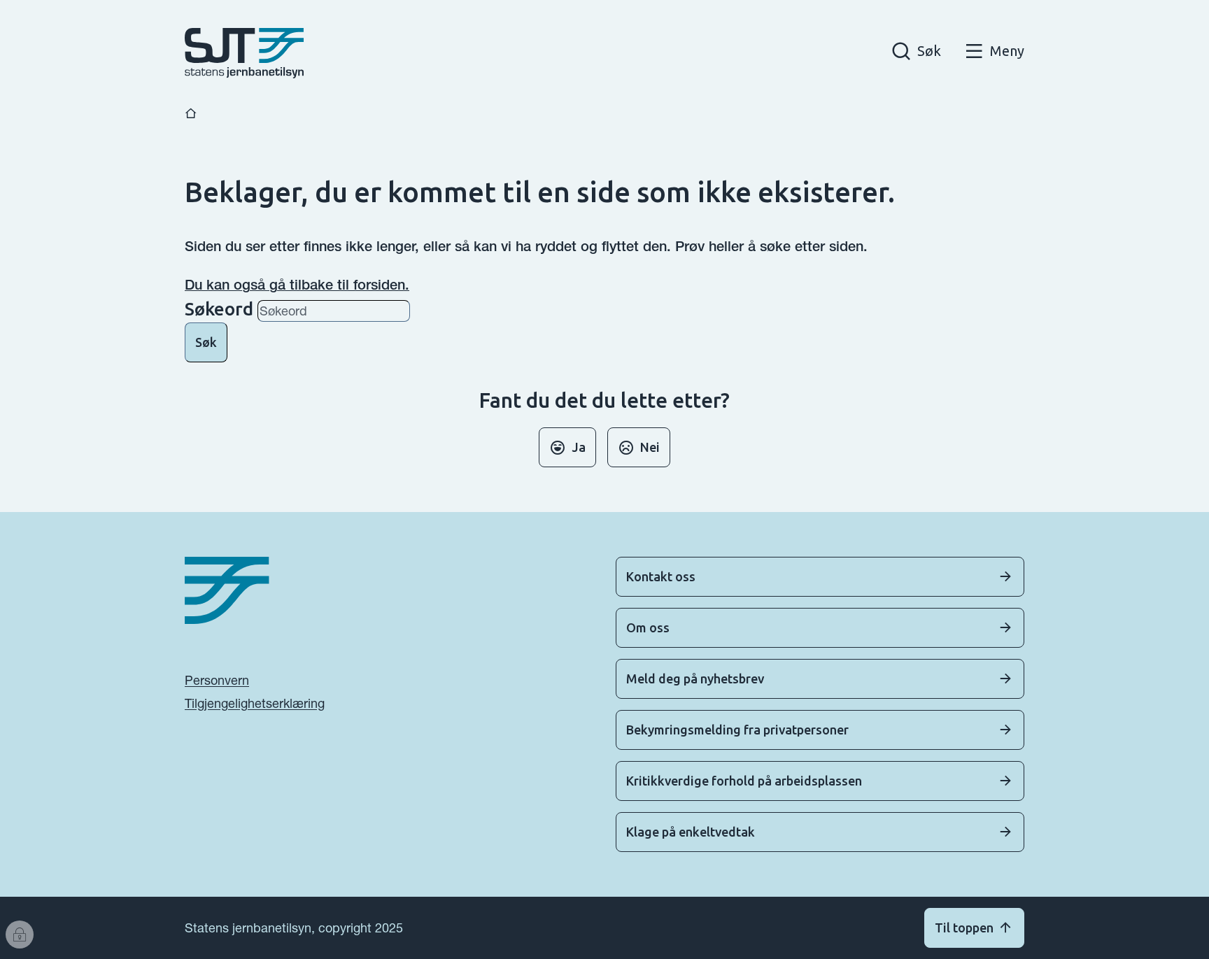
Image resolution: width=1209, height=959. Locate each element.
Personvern (217, 680)
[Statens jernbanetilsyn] (244, 53)
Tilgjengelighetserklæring (255, 703)
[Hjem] (191, 113)
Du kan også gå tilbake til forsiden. (297, 284)
